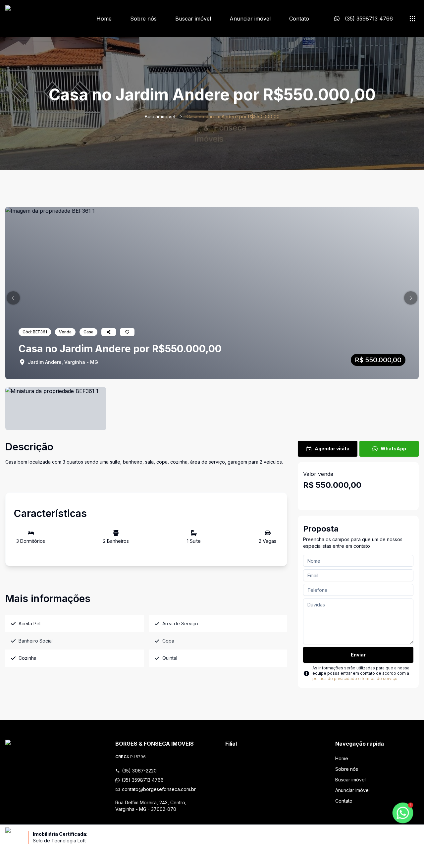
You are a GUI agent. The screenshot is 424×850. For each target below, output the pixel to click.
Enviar (358, 654)
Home (104, 18)
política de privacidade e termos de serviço (355, 678)
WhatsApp (393, 448)
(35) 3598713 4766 (143, 780)
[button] (13, 298)
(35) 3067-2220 (139, 770)
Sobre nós (143, 18)
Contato (299, 18)
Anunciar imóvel (250, 18)
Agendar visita (332, 448)
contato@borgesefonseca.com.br (159, 789)
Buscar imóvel (193, 18)
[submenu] (412, 18)
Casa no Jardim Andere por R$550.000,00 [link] (233, 116)
